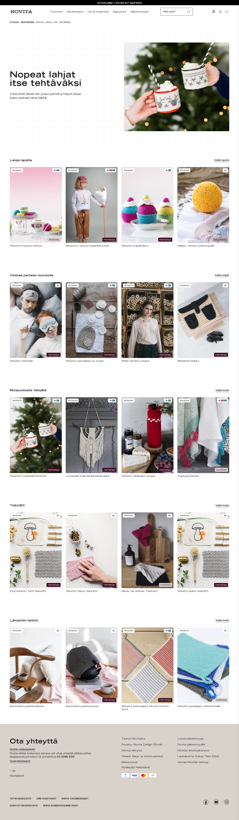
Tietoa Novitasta (133, 738)
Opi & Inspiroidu (98, 11)
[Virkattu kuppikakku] (147, 207)
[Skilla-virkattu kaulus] (147, 322)
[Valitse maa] (213, 11)
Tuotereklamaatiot (20, 761)
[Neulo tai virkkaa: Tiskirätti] (147, 552)
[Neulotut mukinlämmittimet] (36, 437)
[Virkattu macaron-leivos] (36, 207)
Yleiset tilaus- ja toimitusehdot (142, 756)
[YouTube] (216, 802)
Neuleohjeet (75, 11)
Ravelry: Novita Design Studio (142, 744)
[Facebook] (205, 802)
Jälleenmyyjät (139, 11)
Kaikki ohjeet (222, 275)
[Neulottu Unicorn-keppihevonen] (92, 207)
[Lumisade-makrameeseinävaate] (92, 437)
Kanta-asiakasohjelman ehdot (60, 805)
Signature (119, 11)
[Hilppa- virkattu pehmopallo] (203, 207)
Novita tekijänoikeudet (75, 798)
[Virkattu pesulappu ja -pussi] (92, 322)
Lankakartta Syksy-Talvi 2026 (198, 756)
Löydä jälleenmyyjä (190, 738)
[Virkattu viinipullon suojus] (147, 437)
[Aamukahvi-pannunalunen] (36, 667)
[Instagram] (226, 802)
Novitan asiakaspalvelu (22, 749)
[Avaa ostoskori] (226, 11)
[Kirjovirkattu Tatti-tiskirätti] (36, 552)
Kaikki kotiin (222, 390)
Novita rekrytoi (131, 750)
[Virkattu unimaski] (36, 322)
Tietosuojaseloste (20, 798)
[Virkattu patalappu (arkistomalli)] (203, 667)
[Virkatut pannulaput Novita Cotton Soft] (147, 669)
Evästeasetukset (46, 798)
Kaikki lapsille (221, 160)
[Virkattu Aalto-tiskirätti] (203, 552)
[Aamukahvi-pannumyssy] (92, 667)
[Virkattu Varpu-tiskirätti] (92, 552)
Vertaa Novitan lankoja (192, 762)
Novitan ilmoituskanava (193, 750)
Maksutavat (129, 762)
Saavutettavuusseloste (24, 805)
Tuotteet (56, 11)
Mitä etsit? (169, 11)
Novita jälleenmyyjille (191, 744)
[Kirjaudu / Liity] (220, 11)
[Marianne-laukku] (203, 322)
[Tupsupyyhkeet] (203, 437)
